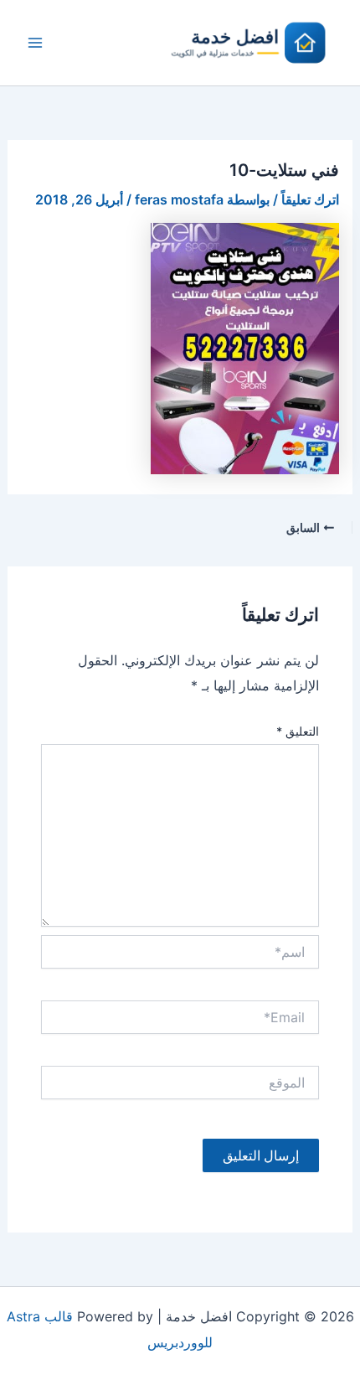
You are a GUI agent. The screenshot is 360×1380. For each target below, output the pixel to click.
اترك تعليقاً (310, 199)
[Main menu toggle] (35, 42)
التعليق (297, 731)
